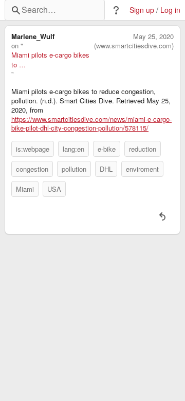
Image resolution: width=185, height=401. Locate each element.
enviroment (142, 169)
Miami (25, 189)
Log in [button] (170, 10)
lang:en (73, 148)
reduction (142, 148)
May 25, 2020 (153, 36)
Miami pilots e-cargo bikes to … (50, 59)
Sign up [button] (142, 10)
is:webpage (32, 148)
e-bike (107, 148)
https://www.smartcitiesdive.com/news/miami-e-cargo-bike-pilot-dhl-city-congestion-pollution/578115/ (91, 124)
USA (54, 189)
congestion (32, 169)
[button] (116, 10)
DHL (106, 169)
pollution (74, 169)
